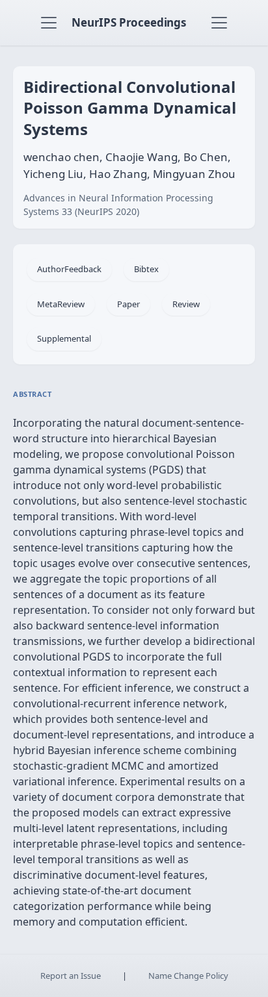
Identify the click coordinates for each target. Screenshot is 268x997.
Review (186, 304)
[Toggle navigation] (49, 23)
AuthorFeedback (69, 269)
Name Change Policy (188, 975)
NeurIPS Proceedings (129, 22)
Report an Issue (70, 975)
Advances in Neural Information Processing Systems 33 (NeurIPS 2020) (118, 205)
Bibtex (146, 269)
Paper (128, 304)
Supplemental (64, 338)
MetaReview (61, 304)
